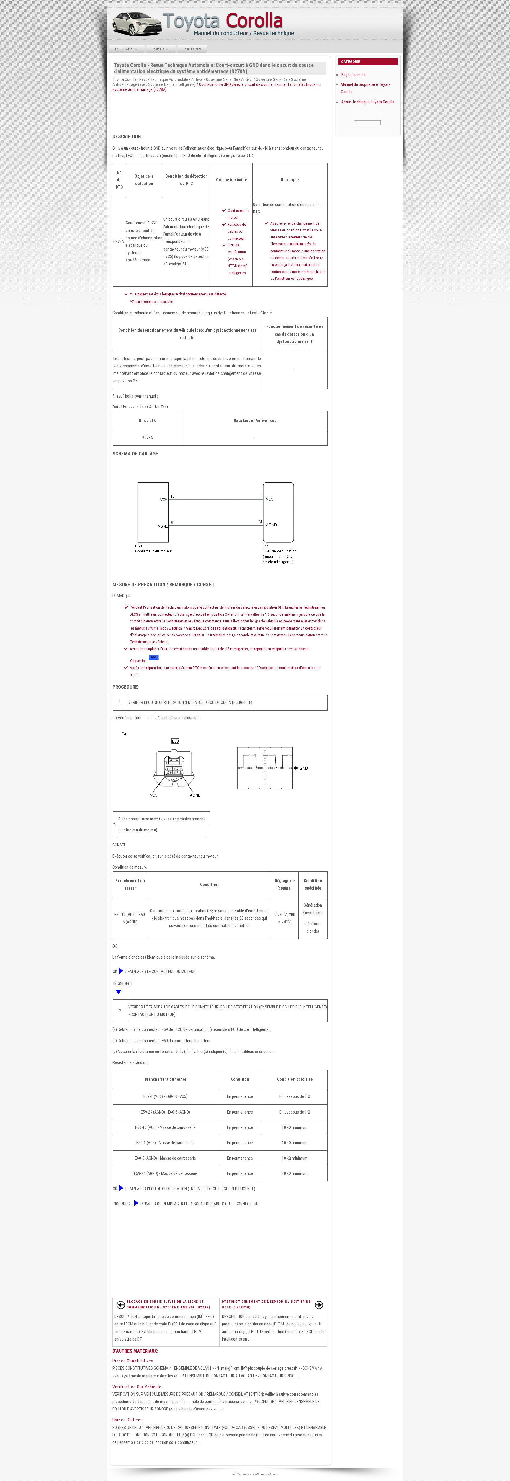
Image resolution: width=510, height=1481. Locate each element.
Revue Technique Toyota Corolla (367, 101)
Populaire (161, 49)
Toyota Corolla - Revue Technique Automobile (150, 79)
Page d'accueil (126, 49)
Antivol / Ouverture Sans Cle (214, 79)
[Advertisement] (254, 110)
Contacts (192, 49)
